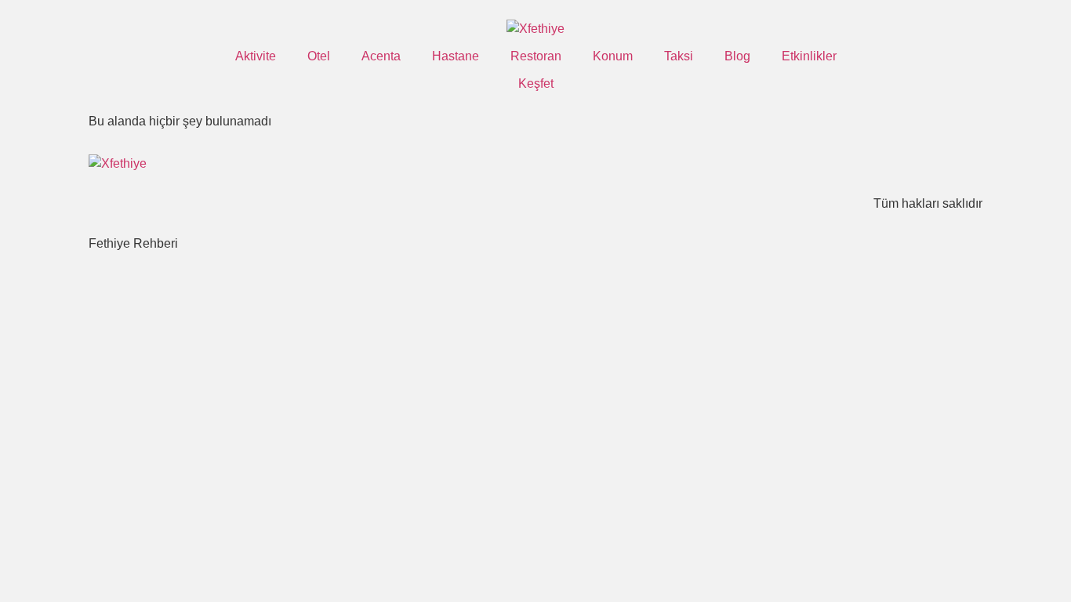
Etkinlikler (809, 56)
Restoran (535, 56)
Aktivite (255, 56)
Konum (613, 56)
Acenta (381, 56)
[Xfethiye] (535, 28)
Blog (737, 56)
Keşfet (536, 83)
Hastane (455, 56)
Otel (318, 56)
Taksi (678, 56)
